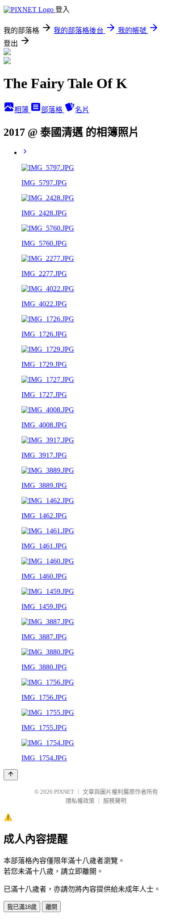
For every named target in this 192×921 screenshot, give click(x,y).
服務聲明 (114, 800)
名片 (82, 110)
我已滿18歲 (22, 907)
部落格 (52, 110)
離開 (51, 907)
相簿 (22, 110)
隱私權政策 (80, 800)
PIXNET (64, 791)
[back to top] (11, 774)
